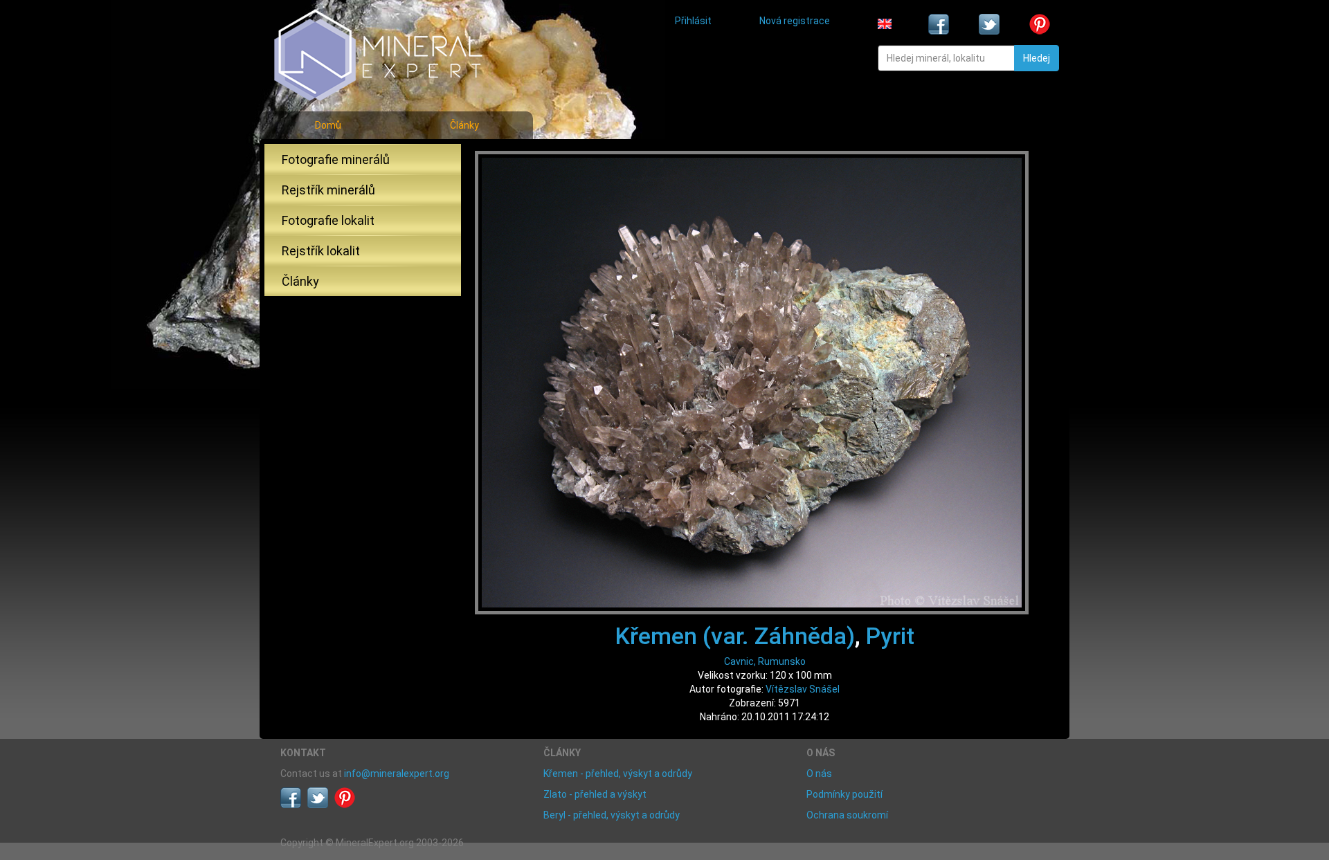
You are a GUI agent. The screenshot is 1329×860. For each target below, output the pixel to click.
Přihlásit (693, 20)
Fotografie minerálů (336, 159)
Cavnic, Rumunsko (765, 661)
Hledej (1036, 58)
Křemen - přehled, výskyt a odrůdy (617, 773)
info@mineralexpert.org (396, 773)
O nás (819, 773)
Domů (328, 125)
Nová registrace (794, 20)
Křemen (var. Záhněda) (735, 636)
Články (464, 125)
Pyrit (890, 636)
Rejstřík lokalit (321, 251)
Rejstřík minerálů (328, 190)
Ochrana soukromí (847, 815)
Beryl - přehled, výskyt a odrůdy (611, 815)
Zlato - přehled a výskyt (595, 794)
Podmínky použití (844, 794)
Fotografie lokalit (328, 220)
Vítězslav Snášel (803, 689)
